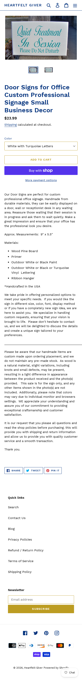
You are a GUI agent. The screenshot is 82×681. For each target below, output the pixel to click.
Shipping (10, 124)
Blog (11, 529)
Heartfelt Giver (23, 5)
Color (8, 138)
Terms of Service (20, 561)
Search (13, 507)
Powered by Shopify (56, 667)
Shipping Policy (20, 572)
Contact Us (16, 518)
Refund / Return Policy (26, 550)
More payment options (41, 180)
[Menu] (75, 5)
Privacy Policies (20, 539)
